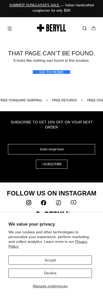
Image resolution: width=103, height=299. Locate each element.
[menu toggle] (8, 28)
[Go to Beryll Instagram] (29, 204)
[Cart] (94, 28)
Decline (50, 273)
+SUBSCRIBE (51, 164)
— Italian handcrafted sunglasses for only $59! (51, 7)
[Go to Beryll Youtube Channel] (74, 204)
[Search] (85, 28)
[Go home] (52, 27)
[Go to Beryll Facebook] (44, 204)
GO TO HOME (51, 72)
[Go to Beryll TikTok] (59, 204)
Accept (50, 260)
